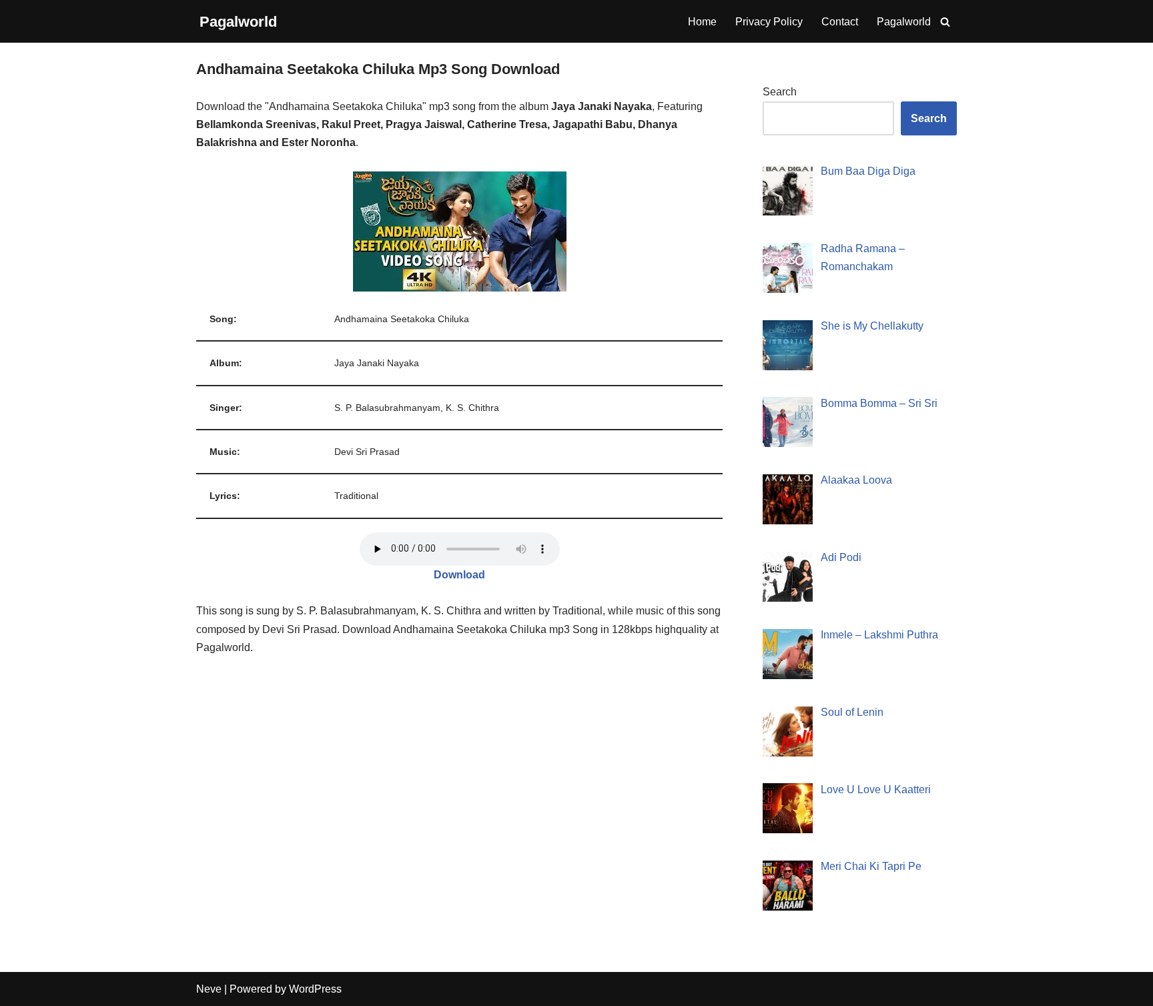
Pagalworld (904, 21)
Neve (209, 989)
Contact (839, 21)
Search (780, 91)
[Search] (945, 22)
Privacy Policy (769, 21)
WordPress (315, 989)
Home (702, 21)
